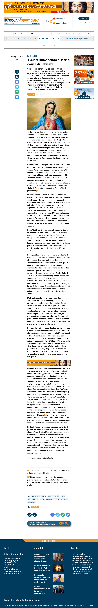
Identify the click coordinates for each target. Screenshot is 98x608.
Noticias (61, 23)
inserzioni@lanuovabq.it (12, 573)
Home (7, 34)
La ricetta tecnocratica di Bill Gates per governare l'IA (42, 589)
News (60, 18)
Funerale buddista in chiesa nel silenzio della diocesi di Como (41, 557)
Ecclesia (53, 46)
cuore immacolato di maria (39, 496)
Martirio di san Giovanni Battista (76, 38)
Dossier (53, 34)
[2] (45, 415)
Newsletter (84, 23)
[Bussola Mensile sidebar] (84, 77)
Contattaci (82, 34)
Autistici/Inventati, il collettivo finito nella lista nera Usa (42, 568)
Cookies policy (19, 600)
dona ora (84, 18)
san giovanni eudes (33, 499)
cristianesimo (31, 502)
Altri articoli (49, 540)
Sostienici (43, 34)
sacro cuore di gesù (53, 496)
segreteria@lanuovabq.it (12, 571)
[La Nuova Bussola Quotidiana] (22, 21)
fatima (63, 496)
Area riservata (70, 34)
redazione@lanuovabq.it (12, 569)
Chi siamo (15, 34)
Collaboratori (33, 34)
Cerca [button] (89, 34)
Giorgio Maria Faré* (17, 57)
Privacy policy (9, 600)
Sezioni (23, 34)
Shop (60, 34)
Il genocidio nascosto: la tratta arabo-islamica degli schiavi (42, 578)
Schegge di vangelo (12, 39)
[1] (37, 191)
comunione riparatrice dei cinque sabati (56, 499)
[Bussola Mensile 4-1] (84, 60)
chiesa (42, 499)
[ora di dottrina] (84, 93)
